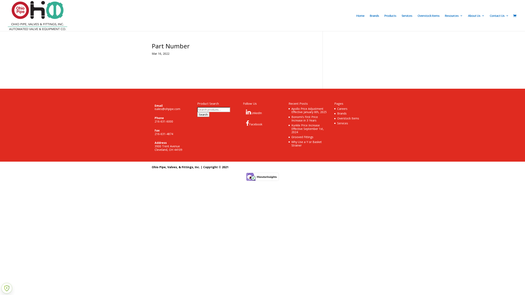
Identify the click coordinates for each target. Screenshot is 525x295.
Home (360, 16)
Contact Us (497, 16)
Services (407, 16)
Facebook (255, 124)
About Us (474, 16)
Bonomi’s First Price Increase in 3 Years (304, 118)
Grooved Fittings (302, 137)
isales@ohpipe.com (167, 109)
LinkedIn (256, 113)
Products (390, 16)
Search (203, 114)
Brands (374, 16)
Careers (342, 109)
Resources (452, 16)
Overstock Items (428, 16)
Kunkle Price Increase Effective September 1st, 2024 (307, 128)
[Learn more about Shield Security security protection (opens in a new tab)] (6, 288)
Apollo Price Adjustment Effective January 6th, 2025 (309, 110)
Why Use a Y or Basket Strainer (306, 143)
